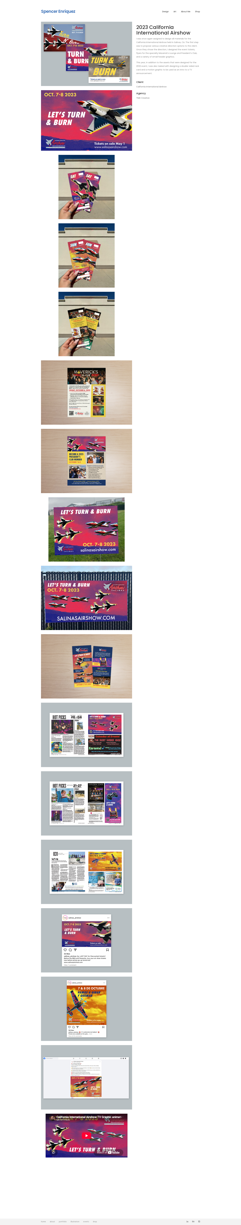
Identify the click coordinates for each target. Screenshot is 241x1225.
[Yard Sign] (86, 529)
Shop (197, 11)
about (52, 1221)
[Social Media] (86, 940)
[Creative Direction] (86, 53)
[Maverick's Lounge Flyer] (86, 392)
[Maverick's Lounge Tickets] (86, 323)
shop (95, 1221)
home (43, 1221)
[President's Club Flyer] (86, 460)
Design (165, 11)
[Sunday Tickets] (86, 255)
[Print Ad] (86, 734)
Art (174, 11)
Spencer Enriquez (58, 11)
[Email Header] (86, 120)
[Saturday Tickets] (86, 186)
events (86, 1221)
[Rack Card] (86, 666)
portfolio (63, 1221)
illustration (75, 1221)
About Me (185, 11)
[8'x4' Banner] (86, 597)
